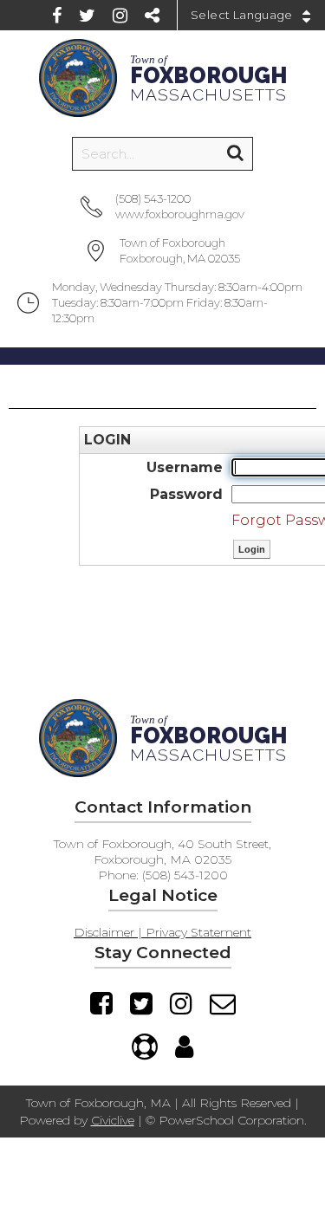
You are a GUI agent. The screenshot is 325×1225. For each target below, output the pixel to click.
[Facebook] (56, 15)
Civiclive (112, 1120)
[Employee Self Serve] (184, 1046)
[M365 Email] (222, 1003)
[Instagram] (120, 15)
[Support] (144, 1046)
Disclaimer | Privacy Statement (162, 932)
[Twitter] (87, 15)
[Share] (152, 15)
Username (184, 467)
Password (186, 494)
